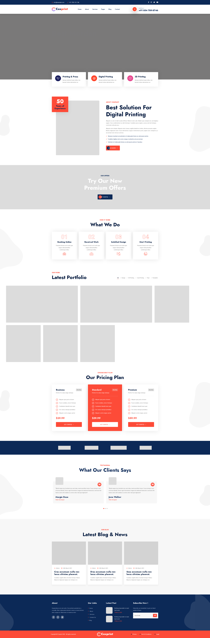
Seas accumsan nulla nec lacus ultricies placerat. (139, 573)
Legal (157, 634)
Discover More (59, 58)
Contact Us (92, 617)
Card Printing (140, 278)
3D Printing (131, 278)
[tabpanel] (78, 492)
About (87, 9)
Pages (103, 9)
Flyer (148, 278)
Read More (112, 148)
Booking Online (64, 242)
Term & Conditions (146, 634)
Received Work (91, 242)
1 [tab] (103, 508)
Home (79, 9)
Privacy (134, 634)
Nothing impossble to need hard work (121, 609)
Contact (117, 9)
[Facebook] (148, 2)
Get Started (104, 197)
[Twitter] (154, 2)
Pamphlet (155, 278)
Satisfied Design (118, 242)
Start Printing (145, 242)
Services (95, 9)
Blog (110, 9)
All (118, 278)
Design (123, 278)
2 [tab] (105, 508)
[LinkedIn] (151, 2)
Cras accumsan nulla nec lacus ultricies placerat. (66, 573)
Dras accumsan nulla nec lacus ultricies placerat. (103, 573)
